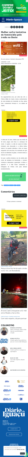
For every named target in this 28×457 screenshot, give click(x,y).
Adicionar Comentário (20, 195)
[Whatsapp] (17, 27)
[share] (22, 27)
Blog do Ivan (14, 358)
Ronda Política (15, 338)
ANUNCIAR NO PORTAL (14, 434)
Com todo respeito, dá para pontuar (14, 318)
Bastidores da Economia (17, 370)
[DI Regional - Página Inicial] (7, 381)
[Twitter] (14, 27)
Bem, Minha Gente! (15, 348)
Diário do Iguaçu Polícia (6, 266)
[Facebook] (11, 27)
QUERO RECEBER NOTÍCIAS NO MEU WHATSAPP (12, 177)
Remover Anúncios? (23, 55)
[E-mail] (19, 27)
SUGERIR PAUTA (14, 429)
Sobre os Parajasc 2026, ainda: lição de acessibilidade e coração (18, 331)
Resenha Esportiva (16, 328)
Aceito (22, 453)
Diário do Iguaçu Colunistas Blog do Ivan (10, 316)
